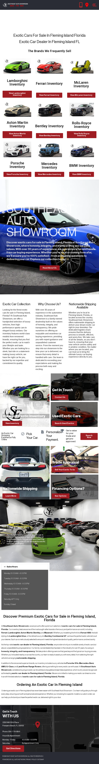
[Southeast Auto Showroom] (15, 4)
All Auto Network (18, 759)
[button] (17, 94)
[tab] (24, 567)
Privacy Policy (31, 759)
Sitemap (41, 759)
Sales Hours (12, 567)
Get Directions (13, 748)
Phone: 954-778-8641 (11, 732)
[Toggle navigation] (94, 5)
